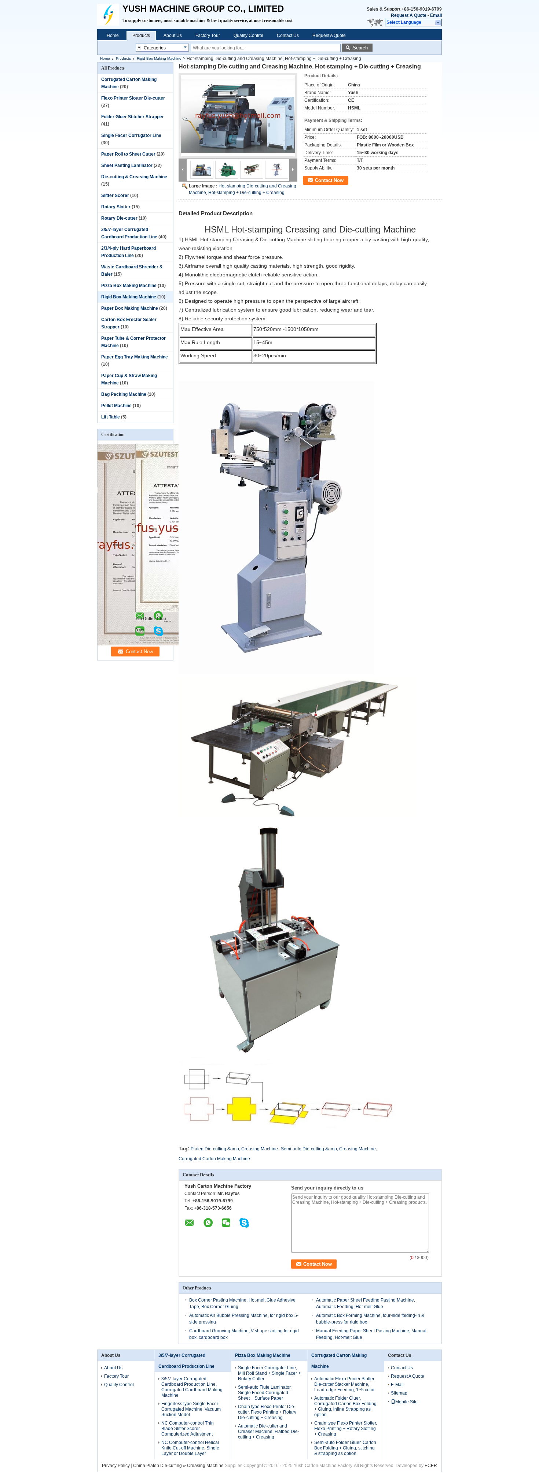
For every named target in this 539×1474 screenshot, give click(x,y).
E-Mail (397, 1384)
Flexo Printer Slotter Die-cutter (133, 98)
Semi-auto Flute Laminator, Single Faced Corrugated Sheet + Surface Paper (265, 1393)
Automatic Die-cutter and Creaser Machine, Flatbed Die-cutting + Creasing (268, 1431)
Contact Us (288, 35)
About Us (173, 35)
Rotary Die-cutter (119, 218)
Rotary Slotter (116, 206)
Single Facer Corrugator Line (131, 135)
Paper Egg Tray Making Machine (134, 357)
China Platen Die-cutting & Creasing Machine (178, 1465)
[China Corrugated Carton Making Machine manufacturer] (109, 14)
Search (360, 48)
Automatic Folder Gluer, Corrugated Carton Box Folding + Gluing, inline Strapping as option (345, 1406)
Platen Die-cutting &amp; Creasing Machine (234, 1148)
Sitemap (399, 1393)
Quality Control (248, 35)
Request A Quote (408, 15)
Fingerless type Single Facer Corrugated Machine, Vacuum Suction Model (191, 1409)
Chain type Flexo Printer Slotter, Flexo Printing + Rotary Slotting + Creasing (345, 1429)
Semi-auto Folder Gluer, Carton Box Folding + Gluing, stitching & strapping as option (345, 1448)
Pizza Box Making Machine (129, 285)
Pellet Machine (116, 405)
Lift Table (110, 417)
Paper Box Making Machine (129, 308)
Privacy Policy (116, 1465)
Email (436, 15)
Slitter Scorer (115, 195)
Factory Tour (207, 35)
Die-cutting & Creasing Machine (134, 176)
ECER (431, 1465)
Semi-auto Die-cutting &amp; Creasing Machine (328, 1148)
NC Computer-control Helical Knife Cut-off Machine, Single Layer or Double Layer (190, 1448)
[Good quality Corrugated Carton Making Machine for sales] (171, 644)
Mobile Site (406, 1401)
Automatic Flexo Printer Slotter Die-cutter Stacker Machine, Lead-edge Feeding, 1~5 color (344, 1384)
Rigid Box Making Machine (159, 58)
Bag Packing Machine (123, 394)
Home (113, 35)
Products (141, 35)
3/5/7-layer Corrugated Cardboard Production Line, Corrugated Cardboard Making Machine (192, 1387)
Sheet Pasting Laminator (127, 165)
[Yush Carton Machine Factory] (438, 22)
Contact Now (329, 180)
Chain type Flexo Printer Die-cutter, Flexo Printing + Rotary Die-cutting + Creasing (267, 1412)
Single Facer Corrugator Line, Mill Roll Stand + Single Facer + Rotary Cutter (269, 1373)
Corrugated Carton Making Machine (214, 1158)
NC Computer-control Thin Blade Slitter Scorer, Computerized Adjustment (187, 1429)
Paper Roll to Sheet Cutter (128, 154)
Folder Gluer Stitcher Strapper (132, 116)
